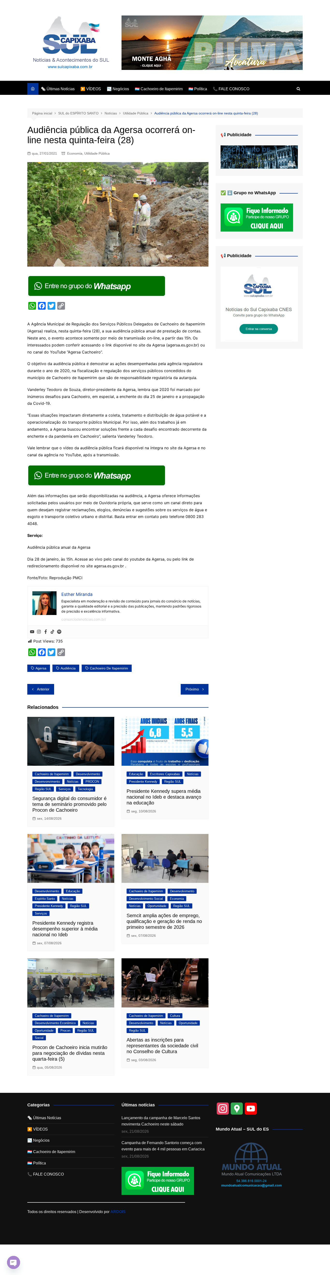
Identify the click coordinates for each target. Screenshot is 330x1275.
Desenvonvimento (47, 781)
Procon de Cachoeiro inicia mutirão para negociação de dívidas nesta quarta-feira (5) (69, 1053)
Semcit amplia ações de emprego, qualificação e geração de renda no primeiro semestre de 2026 (164, 921)
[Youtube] (32, 632)
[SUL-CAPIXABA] (259, 304)
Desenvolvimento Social (146, 898)
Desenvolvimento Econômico (55, 1023)
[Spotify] (59, 632)
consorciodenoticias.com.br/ (83, 619)
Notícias (73, 781)
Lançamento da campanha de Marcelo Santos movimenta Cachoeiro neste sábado (161, 1121)
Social (39, 1038)
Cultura (175, 1016)
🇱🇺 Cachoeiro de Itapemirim (159, 89)
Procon (65, 1030)
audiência (68, 668)
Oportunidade (157, 906)
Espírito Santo (45, 898)
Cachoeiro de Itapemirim (52, 774)
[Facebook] (45, 632)
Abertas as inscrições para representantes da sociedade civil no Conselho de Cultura (162, 1045)
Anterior (43, 689)
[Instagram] (39, 632)
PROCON (92, 781)
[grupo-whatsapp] (97, 285)
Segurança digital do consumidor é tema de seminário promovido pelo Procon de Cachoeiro (69, 804)
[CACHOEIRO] (259, 157)
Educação (136, 774)
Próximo (192, 689)
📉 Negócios (118, 89)
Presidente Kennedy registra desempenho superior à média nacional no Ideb (65, 928)
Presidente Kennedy (143, 781)
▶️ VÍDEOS (90, 89)
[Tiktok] (52, 632)
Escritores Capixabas (165, 774)
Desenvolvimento (88, 774)
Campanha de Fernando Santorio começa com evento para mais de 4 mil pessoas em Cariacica (163, 1146)
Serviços (64, 789)
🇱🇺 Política (197, 89)
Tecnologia (85, 789)
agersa (41, 668)
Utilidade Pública (97, 153)
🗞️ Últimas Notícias (58, 89)
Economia (74, 153)
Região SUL (43, 789)
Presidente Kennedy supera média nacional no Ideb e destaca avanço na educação (164, 796)
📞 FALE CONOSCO (231, 89)
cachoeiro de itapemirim (109, 668)
